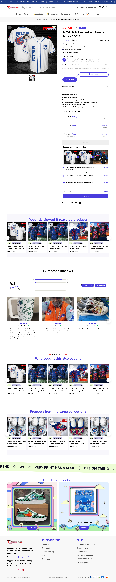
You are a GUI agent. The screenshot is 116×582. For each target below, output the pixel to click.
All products (46, 19)
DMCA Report (26, 577)
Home (39, 19)
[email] (22, 557)
